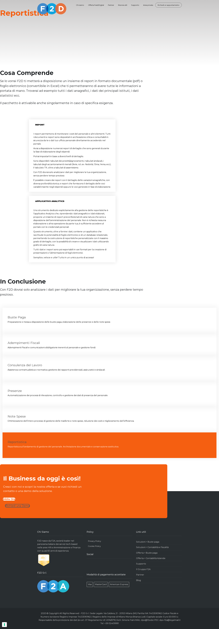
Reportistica (17, 442)
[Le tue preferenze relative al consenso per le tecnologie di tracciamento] (4, 624)
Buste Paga (17, 317)
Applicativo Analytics (49, 201)
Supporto (135, 5)
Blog (138, 580)
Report (39, 125)
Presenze (15, 391)
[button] (72, 124)
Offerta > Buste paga (146, 553)
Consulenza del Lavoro (25, 365)
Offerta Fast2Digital (96, 5)
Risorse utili (122, 5)
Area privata (148, 5)
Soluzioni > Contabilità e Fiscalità (152, 547)
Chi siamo (80, 5)
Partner (111, 5)
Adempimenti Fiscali (24, 343)
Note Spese (17, 416)
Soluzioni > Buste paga (147, 542)
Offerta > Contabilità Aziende (150, 558)
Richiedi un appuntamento (168, 5)
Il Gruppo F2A (143, 569)
